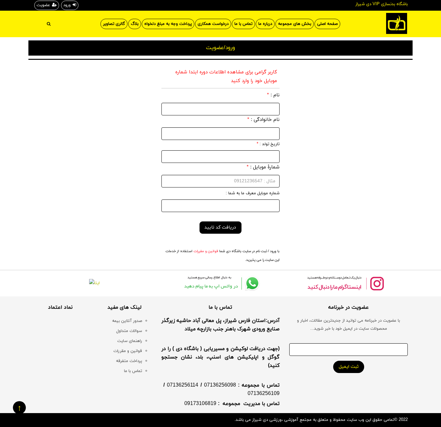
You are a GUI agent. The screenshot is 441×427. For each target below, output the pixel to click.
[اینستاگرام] (345, 283)
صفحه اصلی (327, 24)
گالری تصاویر (114, 24)
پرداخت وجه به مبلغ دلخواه (168, 24)
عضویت (43, 5)
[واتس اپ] (220, 283)
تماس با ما (243, 24)
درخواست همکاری (213, 24)
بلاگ (134, 24)
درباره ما (265, 24)
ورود (67, 5)
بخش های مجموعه (294, 24)
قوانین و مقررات (205, 251)
